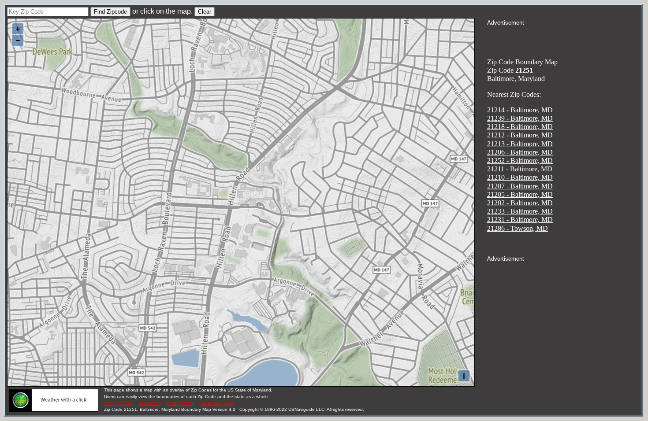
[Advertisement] (564, 38)
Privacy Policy (180, 403)
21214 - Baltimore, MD (520, 110)
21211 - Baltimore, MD (519, 169)
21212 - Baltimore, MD (520, 135)
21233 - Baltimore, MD (520, 211)
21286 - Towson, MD (517, 228)
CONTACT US (118, 403)
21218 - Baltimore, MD (520, 126)
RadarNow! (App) (216, 403)
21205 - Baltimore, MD (520, 194)
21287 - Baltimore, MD (520, 186)
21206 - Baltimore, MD (520, 152)
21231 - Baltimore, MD (520, 219)
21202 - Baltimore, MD (520, 203)
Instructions (149, 403)
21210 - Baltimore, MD (520, 177)
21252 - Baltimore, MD (520, 160)
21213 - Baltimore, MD (520, 144)
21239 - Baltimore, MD (520, 118)
